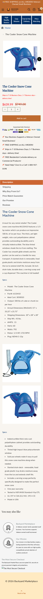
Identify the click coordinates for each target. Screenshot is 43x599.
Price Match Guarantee (13, 196)
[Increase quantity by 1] (17, 109)
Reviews (6, 205)
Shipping (7, 187)
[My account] (34, 9)
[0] (39, 9)
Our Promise (8, 200)
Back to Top (22, 593)
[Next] (39, 59)
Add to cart (21, 118)
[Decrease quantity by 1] (5, 109)
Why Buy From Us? (11, 191)
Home (7, 28)
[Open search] (29, 9)
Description (8, 182)
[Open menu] (3, 10)
